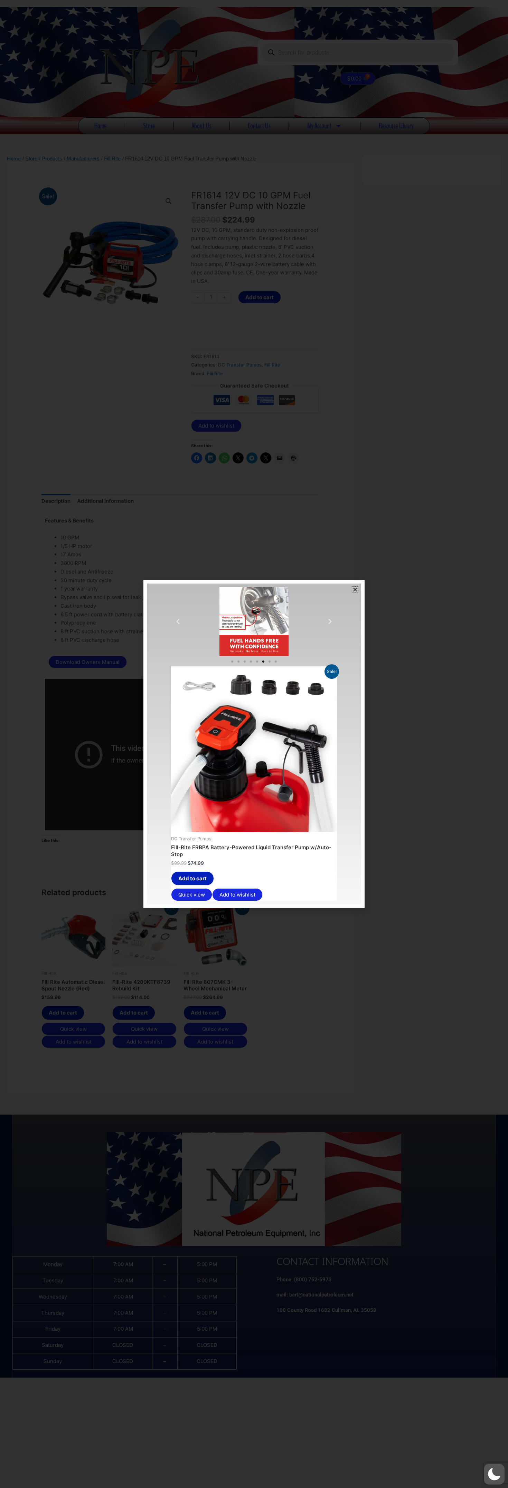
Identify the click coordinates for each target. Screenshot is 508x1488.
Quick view (191, 894)
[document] (254, 744)
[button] (494, 1474)
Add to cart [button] (192, 878)
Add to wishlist (237, 894)
